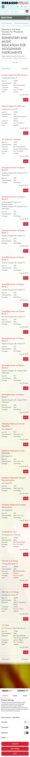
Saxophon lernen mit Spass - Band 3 (14, 168)
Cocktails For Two (9, 531)
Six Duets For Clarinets (11, 139)
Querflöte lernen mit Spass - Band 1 (13, 312)
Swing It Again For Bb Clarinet (14, 75)
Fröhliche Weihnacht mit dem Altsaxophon (14, 505)
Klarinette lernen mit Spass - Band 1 (13, 395)
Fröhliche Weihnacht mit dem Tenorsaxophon (14, 478)
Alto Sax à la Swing (10, 592)
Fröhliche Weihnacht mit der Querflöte (13, 424)
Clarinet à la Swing (10, 560)
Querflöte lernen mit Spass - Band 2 (13, 285)
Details (26, 100)
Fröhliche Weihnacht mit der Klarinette (13, 451)
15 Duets (5, 625)
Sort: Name (5, 68)
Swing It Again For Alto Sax (13, 106)
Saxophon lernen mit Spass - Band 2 (14, 197)
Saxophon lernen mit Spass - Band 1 (14, 231)
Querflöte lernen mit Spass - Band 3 (13, 258)
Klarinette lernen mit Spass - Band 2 (13, 366)
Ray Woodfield (18, 90)
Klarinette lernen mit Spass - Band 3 (13, 339)
